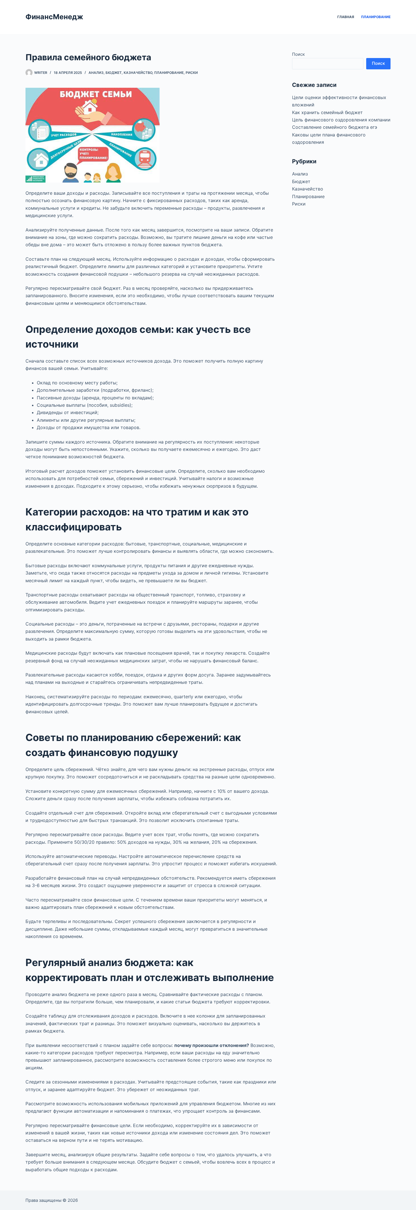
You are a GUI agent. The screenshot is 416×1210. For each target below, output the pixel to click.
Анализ (96, 72)
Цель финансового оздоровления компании (341, 120)
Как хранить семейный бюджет (327, 112)
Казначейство (138, 72)
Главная (345, 17)
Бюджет (114, 72)
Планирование (376, 17)
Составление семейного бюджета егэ (334, 127)
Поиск (298, 54)
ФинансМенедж (54, 16)
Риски (192, 72)
